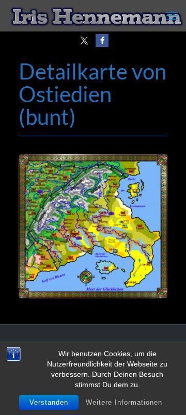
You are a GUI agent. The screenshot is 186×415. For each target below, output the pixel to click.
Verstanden (48, 402)
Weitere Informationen (124, 402)
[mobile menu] (172, 15)
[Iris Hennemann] (97, 15)
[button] (84, 40)
